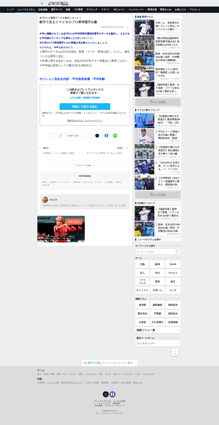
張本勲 (142, 304)
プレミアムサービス (102, 401)
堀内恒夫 (173, 313)
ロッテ (173, 290)
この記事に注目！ (73, 136)
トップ (10, 9)
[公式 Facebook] (112, 394)
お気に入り (180, 9)
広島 (142, 264)
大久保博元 (157, 322)
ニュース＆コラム (26, 9)
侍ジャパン (119, 9)
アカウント (195, 9)
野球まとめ (165, 9)
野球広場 (152, 9)
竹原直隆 (110, 182)
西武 (157, 281)
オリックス (88, 182)
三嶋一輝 (46, 185)
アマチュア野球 (92, 382)
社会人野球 (126, 382)
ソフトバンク (65, 182)
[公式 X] (106, 394)
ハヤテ (138, 374)
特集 (68, 9)
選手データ (56, 9)
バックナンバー (136, 9)
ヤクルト (173, 272)
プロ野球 (78, 9)
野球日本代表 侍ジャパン (72, 382)
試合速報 (43, 9)
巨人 (142, 272)
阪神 (45, 182)
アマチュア (92, 9)
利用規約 (116, 403)
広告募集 (98, 405)
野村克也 (142, 313)
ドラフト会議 (53, 382)
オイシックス (149, 374)
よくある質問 (119, 401)
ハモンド (99, 182)
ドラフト (105, 9)
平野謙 (157, 313)
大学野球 (115, 382)
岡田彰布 (173, 304)
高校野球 (105, 382)
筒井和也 (54, 182)
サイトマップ (104, 403)
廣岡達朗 (157, 304)
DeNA (119, 182)
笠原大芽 (77, 182)
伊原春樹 (173, 322)
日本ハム (157, 290)
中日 (157, 272)
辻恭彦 (142, 322)
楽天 (173, 281)
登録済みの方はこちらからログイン (85, 120)
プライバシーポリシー (114, 405)
